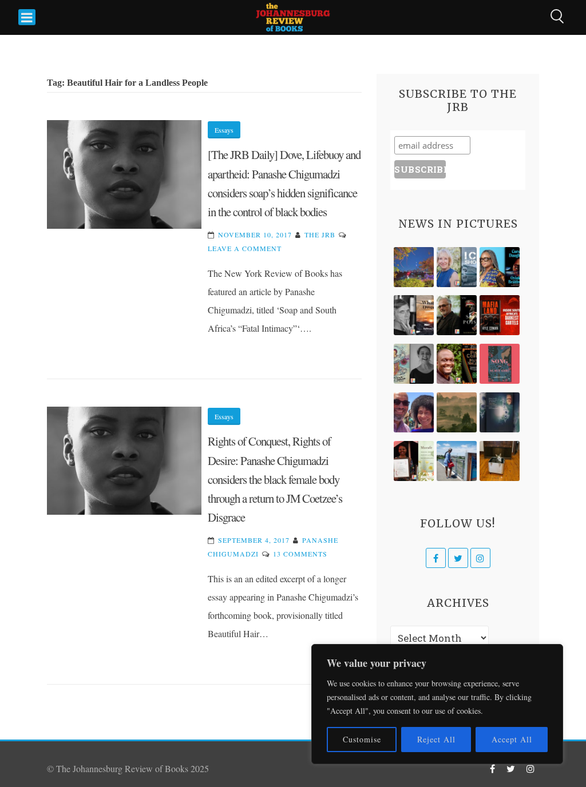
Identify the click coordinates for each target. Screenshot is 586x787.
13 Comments (300, 553)
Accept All (512, 739)
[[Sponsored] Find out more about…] (500, 364)
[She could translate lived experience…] (414, 412)
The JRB (319, 234)
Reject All (436, 739)
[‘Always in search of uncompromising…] (414, 315)
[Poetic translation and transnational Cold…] (500, 412)
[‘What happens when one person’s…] (457, 364)
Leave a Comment (245, 248)
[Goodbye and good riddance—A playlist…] (500, 461)
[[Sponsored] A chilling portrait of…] (500, 315)
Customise (362, 739)
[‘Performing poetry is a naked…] (414, 364)
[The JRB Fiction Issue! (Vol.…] (414, 267)
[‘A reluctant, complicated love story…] (457, 267)
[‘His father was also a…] (414, 461)
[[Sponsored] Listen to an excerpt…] (500, 267)
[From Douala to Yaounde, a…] (457, 412)
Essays (224, 129)
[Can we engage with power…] (457, 315)
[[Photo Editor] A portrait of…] (457, 461)
